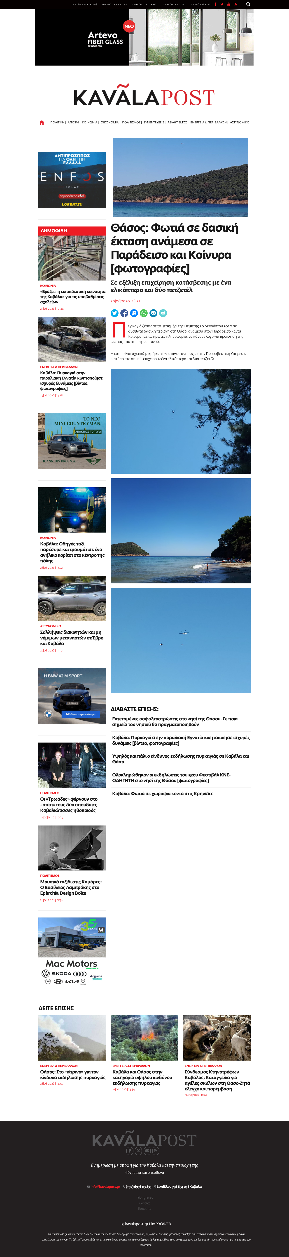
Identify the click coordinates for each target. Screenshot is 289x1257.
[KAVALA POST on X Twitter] (138, 1151)
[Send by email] (153, 313)
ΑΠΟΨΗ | (74, 122)
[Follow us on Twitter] (223, 4)
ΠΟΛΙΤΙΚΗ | (58, 122)
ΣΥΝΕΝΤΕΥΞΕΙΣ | (154, 122)
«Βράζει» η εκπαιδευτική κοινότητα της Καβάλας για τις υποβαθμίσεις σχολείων (72, 297)
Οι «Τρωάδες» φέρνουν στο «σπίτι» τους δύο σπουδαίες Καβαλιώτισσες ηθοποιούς (68, 805)
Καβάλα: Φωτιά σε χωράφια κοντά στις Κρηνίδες (162, 794)
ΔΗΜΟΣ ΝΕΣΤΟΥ (174, 4)
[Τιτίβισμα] (115, 313)
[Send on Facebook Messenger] (134, 313)
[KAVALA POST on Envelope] (147, 1151)
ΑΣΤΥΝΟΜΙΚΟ (239, 122)
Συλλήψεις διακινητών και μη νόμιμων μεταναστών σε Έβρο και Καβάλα (71, 638)
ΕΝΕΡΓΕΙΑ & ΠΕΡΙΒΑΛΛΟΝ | (209, 122)
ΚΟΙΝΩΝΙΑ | (90, 122)
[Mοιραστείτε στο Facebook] (124, 313)
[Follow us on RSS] (235, 4)
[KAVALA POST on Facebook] (129, 1151)
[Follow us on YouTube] (230, 4)
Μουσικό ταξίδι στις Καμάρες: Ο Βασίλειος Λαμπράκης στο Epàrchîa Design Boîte (71, 888)
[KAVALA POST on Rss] (155, 1151)
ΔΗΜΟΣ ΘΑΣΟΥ (201, 4)
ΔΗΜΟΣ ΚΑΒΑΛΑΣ (114, 4)
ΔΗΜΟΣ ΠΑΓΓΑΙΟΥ (145, 4)
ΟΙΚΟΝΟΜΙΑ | (110, 122)
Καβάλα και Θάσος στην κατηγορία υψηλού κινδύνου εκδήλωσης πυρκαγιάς (142, 1078)
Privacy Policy (144, 1198)
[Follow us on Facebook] (217, 4)
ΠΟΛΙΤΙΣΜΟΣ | (132, 122)
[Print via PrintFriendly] (163, 313)
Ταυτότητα (144, 1208)
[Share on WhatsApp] (144, 313)
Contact (144, 1203)
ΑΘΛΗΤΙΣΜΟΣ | (178, 122)
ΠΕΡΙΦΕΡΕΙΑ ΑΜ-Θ (84, 4)
